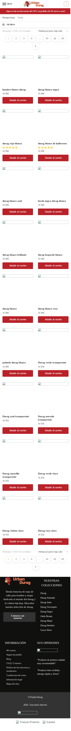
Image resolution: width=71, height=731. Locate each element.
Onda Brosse (46, 616)
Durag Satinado (47, 598)
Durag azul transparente (15, 416)
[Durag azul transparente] (17, 397)
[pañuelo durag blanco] (17, 343)
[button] (10, 147)
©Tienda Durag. (35, 697)
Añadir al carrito (17, 100)
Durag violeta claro (13, 530)
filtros (11, 25)
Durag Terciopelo (48, 607)
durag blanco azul (12, 201)
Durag (43, 593)
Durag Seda (45, 602)
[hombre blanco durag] (17, 70)
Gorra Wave (46, 630)
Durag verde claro (48, 473)
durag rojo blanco (12, 143)
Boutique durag (8, 17)
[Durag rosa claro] (53, 511)
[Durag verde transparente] (53, 343)
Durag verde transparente (52, 362)
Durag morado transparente (46, 418)
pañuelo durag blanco (14, 362)
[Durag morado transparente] (53, 397)
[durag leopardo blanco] (53, 236)
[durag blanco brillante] (17, 236)
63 (63, 38)
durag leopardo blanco (50, 254)
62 (55, 38)
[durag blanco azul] (17, 182)
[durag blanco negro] (53, 70)
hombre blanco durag (14, 89)
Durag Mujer (46, 621)
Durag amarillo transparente (10, 475)
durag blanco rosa (48, 308)
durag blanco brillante (14, 254)
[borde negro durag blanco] (53, 182)
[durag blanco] (17, 289)
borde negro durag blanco (52, 201)
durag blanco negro (48, 89)
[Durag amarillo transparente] (17, 454)
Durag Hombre (47, 625)
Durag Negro (46, 611)
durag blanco (9, 308)
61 (47, 38)
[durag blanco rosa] (53, 289)
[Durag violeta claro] (17, 511)
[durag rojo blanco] (17, 124)
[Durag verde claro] (53, 454)
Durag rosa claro (47, 530)
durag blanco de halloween (52, 143)
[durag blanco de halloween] (53, 124)
